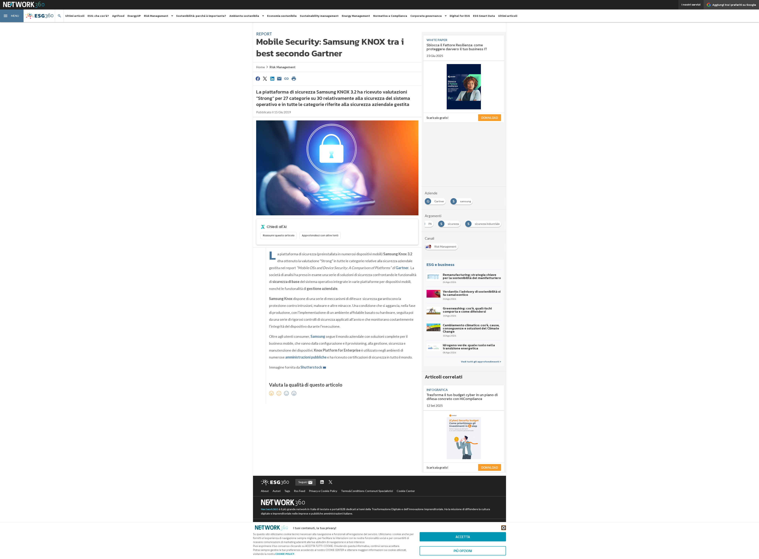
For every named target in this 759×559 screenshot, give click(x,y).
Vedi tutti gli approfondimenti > (481, 361)
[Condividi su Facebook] (258, 78)
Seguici (303, 482)
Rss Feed (299, 491)
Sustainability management (319, 16)
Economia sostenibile (282, 16)
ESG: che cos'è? (98, 16)
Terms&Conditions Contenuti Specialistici (367, 491)
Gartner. (402, 268)
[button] (12, 15)
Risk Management (282, 67)
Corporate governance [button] (426, 16)
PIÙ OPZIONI (463, 550)
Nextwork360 (269, 509)
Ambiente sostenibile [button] (244, 16)
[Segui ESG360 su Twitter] (330, 482)
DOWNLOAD (489, 117)
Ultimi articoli (74, 16)
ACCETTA (463, 536)
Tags (287, 491)
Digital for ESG (460, 16)
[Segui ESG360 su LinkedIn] (322, 482)
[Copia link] (286, 78)
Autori (276, 491)
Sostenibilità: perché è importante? (201, 16)
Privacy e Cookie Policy (323, 491)
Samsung (318, 336)
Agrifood (118, 16)
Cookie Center (406, 491)
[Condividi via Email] (279, 78)
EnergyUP (134, 16)
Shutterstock (311, 367)
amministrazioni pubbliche (306, 357)
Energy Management (356, 16)
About (265, 491)
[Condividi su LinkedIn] (272, 78)
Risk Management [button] (156, 16)
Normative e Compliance (390, 16)
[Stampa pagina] (294, 78)
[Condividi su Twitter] (265, 78)
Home (260, 67)
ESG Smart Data (484, 16)
